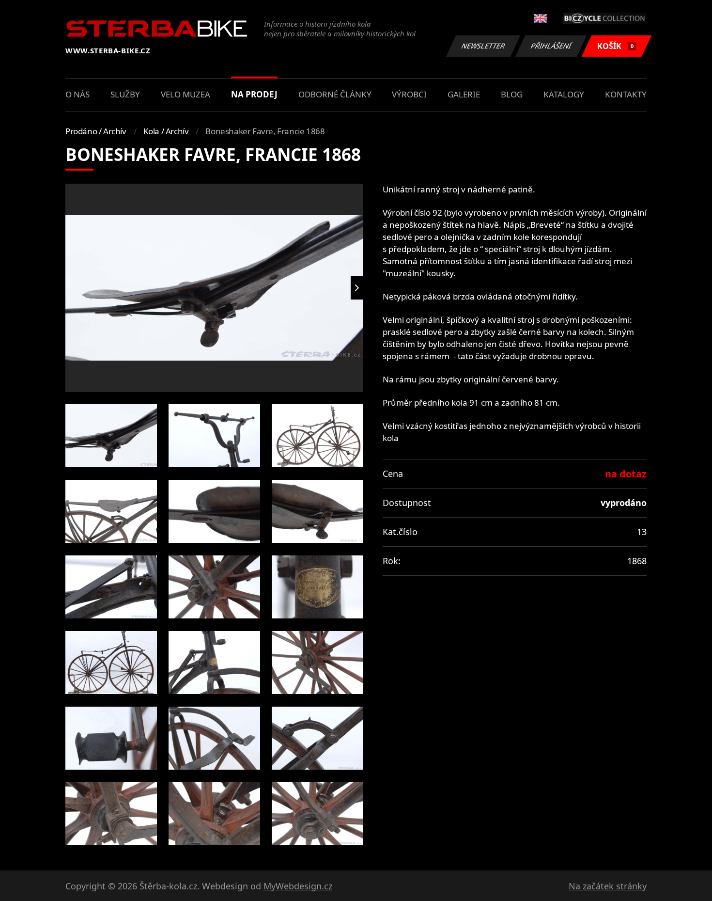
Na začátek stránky (608, 886)
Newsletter (483, 45)
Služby (125, 94)
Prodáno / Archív (95, 131)
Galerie (464, 94)
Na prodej (254, 94)
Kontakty (626, 94)
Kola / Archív (166, 131)
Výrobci (409, 94)
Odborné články (334, 94)
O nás (77, 94)
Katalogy (563, 94)
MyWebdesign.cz (297, 886)
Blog (512, 94)
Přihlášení (551, 45)
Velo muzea (185, 94)
